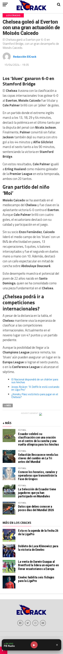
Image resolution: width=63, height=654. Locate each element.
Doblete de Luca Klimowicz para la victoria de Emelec (38, 547)
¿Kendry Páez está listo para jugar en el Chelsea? (34, 395)
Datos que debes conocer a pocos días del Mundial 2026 (36, 508)
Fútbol (22, 429)
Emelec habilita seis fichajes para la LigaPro (36, 579)
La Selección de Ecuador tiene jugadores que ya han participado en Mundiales (37, 493)
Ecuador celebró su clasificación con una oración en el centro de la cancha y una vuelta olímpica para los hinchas (38, 439)
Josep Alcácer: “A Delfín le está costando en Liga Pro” (35, 388)
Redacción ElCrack (24, 56)
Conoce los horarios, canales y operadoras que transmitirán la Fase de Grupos (37, 475)
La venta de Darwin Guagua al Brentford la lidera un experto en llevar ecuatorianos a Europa (38, 565)
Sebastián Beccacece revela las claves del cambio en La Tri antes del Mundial (38, 458)
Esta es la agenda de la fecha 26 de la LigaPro (38, 532)
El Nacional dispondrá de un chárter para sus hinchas (34, 380)
